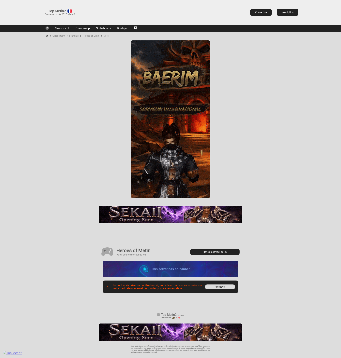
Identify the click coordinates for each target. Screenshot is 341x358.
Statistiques (103, 28)
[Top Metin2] (36, 353)
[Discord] (135, 28)
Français (74, 35)
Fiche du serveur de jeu (215, 252)
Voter (106, 35)
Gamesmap (83, 28)
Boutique (122, 28)
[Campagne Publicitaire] (170, 197)
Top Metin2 (57, 11)
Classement (62, 28)
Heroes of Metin (91, 35)
